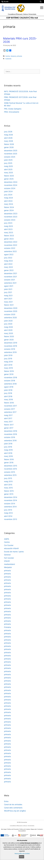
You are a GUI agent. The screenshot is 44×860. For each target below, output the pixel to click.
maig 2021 (8, 296)
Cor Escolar (8, 545)
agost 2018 (8, 387)
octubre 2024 (9, 188)
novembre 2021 (10, 277)
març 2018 (8, 399)
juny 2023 (8, 223)
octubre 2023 (9, 220)
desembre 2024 (10, 182)
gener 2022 (9, 270)
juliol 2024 (8, 191)
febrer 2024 (9, 207)
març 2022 (8, 267)
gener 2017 (8, 428)
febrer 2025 (9, 176)
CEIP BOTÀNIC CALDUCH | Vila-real (22, 18)
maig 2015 (8, 481)
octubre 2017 (9, 409)
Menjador (8, 567)
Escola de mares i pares (14, 552)
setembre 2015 (10, 475)
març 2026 (8, 141)
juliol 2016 (8, 444)
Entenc (22, 857)
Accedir (6, 1)
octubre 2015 (9, 472)
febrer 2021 (9, 305)
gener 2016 (8, 463)
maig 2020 (8, 327)
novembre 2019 (10, 346)
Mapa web (33, 829)
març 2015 (8, 488)
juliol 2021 (8, 289)
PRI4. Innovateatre (11, 112)
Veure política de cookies (22, 853)
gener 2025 (9, 179)
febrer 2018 (9, 403)
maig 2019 (8, 362)
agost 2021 (8, 286)
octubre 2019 (9, 349)
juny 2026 (8, 132)
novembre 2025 (10, 154)
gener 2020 (9, 340)
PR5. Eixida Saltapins (12, 109)
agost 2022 (8, 254)
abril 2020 (8, 330)
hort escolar (9, 558)
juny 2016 (8, 447)
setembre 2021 (10, 283)
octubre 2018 (9, 381)
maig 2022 (8, 261)
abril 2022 (8, 264)
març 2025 (8, 173)
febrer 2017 (9, 425)
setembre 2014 (10, 507)
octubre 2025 (9, 157)
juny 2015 (8, 478)
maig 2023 (8, 226)
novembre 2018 (10, 377)
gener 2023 (9, 239)
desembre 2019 (10, 343)
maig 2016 (8, 450)
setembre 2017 (10, 412)
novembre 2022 (10, 245)
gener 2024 (9, 210)
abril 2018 (8, 396)
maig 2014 (8, 513)
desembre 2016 (10, 431)
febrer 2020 (9, 336)
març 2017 (8, 422)
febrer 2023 (9, 236)
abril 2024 (8, 201)
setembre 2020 (10, 318)
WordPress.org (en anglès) (15, 811)
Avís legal (3, 829)
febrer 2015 (9, 491)
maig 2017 (8, 415)
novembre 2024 (10, 185)
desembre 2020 (10, 308)
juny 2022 (8, 258)
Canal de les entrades (13, 804)
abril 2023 (8, 229)
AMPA (6, 539)
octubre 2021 (9, 280)
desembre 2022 (10, 242)
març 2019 (8, 368)
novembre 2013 (10, 519)
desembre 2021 (10, 273)
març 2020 (8, 333)
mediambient (9, 564)
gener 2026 (9, 147)
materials (8, 59)
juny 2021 (8, 292)
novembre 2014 (10, 500)
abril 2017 (8, 418)
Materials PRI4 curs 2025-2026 (20, 40)
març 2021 (8, 302)
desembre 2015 (10, 466)
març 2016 (8, 456)
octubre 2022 (9, 248)
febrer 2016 (9, 459)
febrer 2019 (9, 371)
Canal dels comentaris (13, 808)
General (13, 56)
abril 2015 (8, 485)
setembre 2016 (10, 441)
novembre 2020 (10, 311)
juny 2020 (8, 324)
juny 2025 (8, 163)
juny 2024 (8, 195)
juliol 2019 (8, 355)
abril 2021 (8, 299)
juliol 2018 (8, 390)
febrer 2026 (9, 144)
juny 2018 (8, 393)
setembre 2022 (10, 251)
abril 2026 (8, 138)
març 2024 (8, 204)
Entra (6, 801)
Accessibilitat (22, 831)
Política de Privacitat (13, 829)
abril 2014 (8, 516)
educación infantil (11, 548)
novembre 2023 (10, 217)
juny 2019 (8, 359)
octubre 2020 (9, 314)
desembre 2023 (10, 214)
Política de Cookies (25, 829)
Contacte (39, 829)
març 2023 (8, 232)
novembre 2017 (10, 406)
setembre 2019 (10, 352)
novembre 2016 (10, 434)
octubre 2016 (9, 437)
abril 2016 (8, 453)
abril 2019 (8, 365)
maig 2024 (8, 198)
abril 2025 (8, 169)
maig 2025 (8, 166)
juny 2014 (8, 510)
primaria (19, 56)
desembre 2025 (10, 151)
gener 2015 (8, 494)
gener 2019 (8, 374)
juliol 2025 (8, 160)
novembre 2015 (10, 469)
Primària (7, 627)
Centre (7, 56)
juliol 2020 (8, 321)
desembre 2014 (10, 497)
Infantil (7, 561)
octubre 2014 (9, 504)
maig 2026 (8, 135)
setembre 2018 (10, 384)
